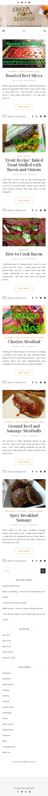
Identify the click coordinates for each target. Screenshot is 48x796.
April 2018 (6, 646)
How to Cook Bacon (24, 253)
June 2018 (6, 640)
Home (5, 718)
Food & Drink (26, 71)
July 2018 (6, 635)
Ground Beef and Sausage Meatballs (24, 428)
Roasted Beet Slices (24, 75)
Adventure (6, 673)
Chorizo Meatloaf (24, 341)
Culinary (13, 71)
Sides (37, 71)
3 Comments (31, 346)
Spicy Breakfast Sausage (24, 517)
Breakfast (24, 250)
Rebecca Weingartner (16, 116)
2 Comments (32, 435)
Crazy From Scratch (24, 762)
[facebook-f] (18, 2)
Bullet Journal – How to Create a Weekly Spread (22, 608)
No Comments (30, 80)
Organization (7, 729)
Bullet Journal (7, 684)
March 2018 (7, 652)
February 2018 (8, 657)
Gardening (6, 712)
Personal (6, 735)
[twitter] (22, 2)
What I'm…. (7, 752)
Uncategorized (8, 746)
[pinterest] (29, 2)
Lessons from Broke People (14, 602)
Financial (5, 701)
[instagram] (26, 2)
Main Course (24, 156)
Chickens (6, 690)
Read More (24, 107)
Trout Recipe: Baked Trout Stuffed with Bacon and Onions (24, 164)
